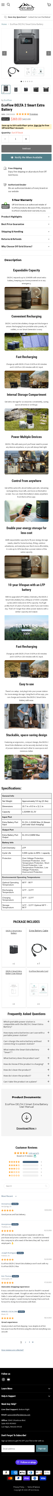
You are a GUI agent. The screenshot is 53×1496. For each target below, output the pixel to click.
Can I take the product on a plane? (20, 1081)
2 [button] (25, 1342)
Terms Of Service (33, 1487)
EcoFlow (8, 100)
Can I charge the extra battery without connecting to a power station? (23, 1042)
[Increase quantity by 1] (26, 139)
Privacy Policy (18, 1487)
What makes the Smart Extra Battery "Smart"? (21, 1051)
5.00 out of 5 (34, 1153)
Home (4, 24)
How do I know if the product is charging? (24, 1064)
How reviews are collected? (12, 1350)
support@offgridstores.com (18, 1414)
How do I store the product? (17, 1075)
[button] (5, 89)
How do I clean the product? (17, 1069)
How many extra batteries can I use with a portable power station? (24, 1034)
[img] (7, 1210)
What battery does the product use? (21, 1058)
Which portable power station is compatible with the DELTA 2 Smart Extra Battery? (23, 1024)
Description (13, 260)
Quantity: (12, 132)
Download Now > (27, 1128)
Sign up (42, 1448)
